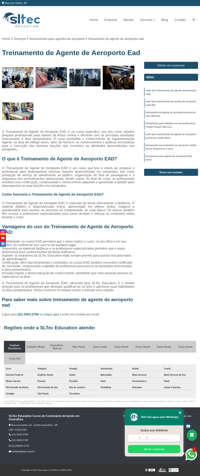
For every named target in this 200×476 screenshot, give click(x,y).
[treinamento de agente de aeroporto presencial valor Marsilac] (85, 77)
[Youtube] (188, 426)
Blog (165, 20)
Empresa (110, 20)
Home (93, 20)
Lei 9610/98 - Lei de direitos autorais (35, 403)
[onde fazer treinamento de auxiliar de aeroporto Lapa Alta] (51, 77)
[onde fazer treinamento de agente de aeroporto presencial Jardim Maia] (18, 111)
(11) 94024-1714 (20, 446)
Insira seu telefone (154, 430)
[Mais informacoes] (193, 20)
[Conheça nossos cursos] (192, 435)
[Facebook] (3, 244)
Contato (180, 20)
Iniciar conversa (154, 449)
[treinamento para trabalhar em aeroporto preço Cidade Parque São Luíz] (118, 77)
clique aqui (51, 314)
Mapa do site (184, 416)
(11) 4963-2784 (19, 440)
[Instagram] (3, 232)
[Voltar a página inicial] (21, 20)
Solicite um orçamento (171, 65)
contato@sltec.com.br (23, 451)
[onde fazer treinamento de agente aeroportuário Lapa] (18, 77)
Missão (129, 20)
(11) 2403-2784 (28, 314)
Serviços (146, 20)
